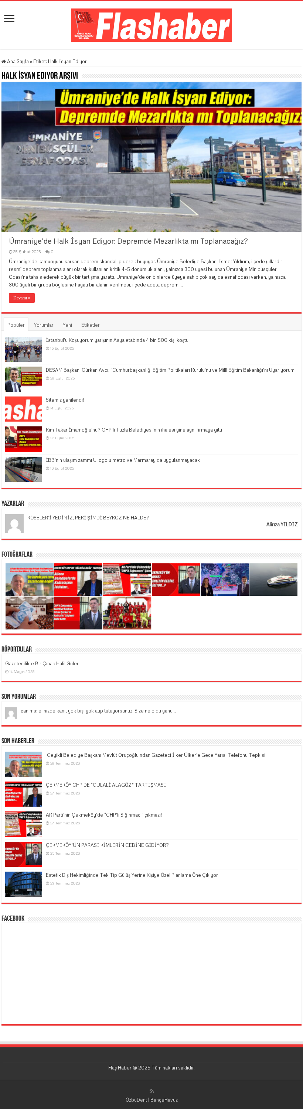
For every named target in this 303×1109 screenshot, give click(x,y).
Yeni (67, 325)
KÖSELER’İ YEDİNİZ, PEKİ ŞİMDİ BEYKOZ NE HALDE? (88, 518)
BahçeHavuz (164, 1100)
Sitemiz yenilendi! (65, 400)
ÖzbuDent (136, 1100)
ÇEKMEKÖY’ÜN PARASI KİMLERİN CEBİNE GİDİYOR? (107, 845)
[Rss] (151, 1090)
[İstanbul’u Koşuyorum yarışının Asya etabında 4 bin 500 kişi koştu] (23, 349)
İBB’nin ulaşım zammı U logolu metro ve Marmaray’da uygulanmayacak (123, 460)
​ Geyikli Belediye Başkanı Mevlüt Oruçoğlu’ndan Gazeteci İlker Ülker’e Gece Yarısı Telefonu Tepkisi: (156, 755)
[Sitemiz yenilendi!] (23, 409)
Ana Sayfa (17, 61)
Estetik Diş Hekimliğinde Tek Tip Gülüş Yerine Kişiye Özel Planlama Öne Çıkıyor (132, 875)
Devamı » (21, 298)
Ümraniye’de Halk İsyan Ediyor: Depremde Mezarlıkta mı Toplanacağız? (128, 240)
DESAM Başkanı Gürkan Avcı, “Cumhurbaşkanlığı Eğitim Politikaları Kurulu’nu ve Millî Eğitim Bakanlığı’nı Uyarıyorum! (171, 370)
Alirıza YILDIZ (282, 524)
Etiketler (90, 325)
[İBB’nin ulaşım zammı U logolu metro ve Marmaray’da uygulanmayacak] (23, 469)
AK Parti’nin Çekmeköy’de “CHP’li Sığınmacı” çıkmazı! (104, 815)
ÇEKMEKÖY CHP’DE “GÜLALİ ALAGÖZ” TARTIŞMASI (106, 785)
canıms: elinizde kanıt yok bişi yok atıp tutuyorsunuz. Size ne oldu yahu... (98, 711)
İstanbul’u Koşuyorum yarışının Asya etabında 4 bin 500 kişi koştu (117, 340)
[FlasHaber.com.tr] (151, 23)
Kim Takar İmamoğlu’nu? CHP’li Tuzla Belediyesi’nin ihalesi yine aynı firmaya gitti (134, 430)
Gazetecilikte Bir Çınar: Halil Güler (42, 663)
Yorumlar (44, 325)
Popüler (16, 325)
